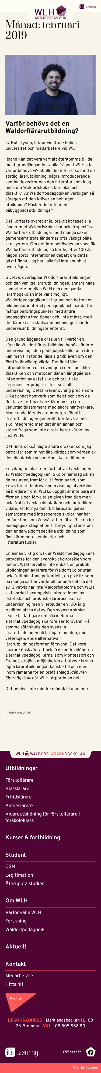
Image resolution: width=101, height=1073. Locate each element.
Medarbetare (19, 976)
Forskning (16, 921)
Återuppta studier (24, 884)
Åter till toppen (85, 1067)
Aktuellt (15, 947)
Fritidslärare (18, 797)
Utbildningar (21, 768)
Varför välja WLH (23, 913)
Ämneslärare (19, 806)
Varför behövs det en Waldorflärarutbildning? (41, 127)
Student (15, 855)
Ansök (16, 999)
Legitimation (19, 875)
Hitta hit (14, 984)
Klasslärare (17, 789)
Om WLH (16, 901)
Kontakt (15, 964)
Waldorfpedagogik (25, 930)
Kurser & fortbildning (32, 838)
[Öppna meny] (8, 6)
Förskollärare (19, 780)
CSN (10, 867)
